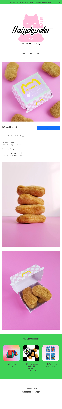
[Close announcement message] (60, 2)
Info (31, 54)
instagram (27, 391)
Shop (24, 54)
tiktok (37, 391)
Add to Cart (49, 128)
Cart (38, 53)
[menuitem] (24, 53)
